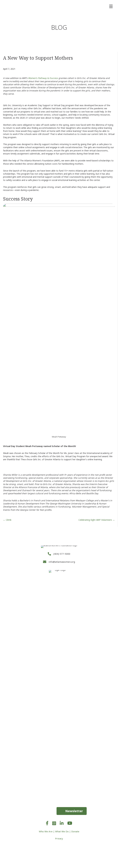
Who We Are (46, 831)
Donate (75, 831)
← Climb (7, 519)
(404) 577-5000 (61, 553)
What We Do (62, 831)
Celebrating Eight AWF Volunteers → (97, 519)
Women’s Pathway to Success (43, 78)
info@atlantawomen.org (62, 561)
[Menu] (110, 6)
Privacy (59, 838)
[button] (72, 811)
